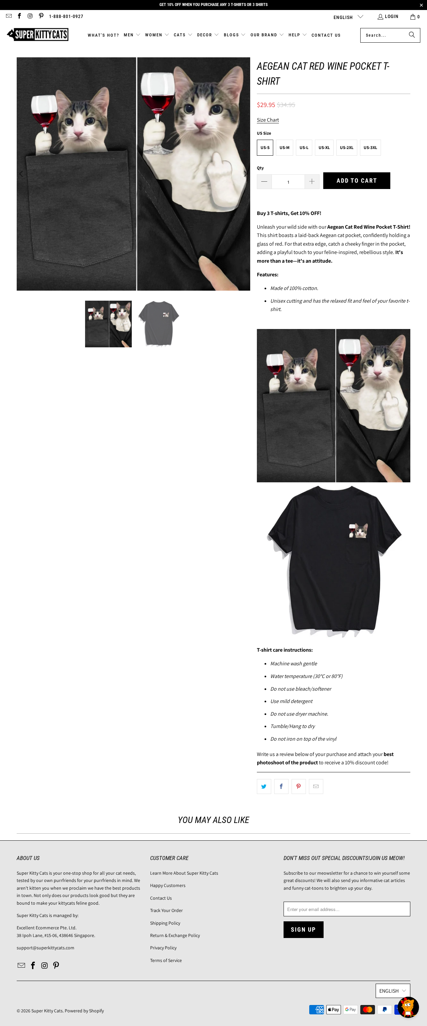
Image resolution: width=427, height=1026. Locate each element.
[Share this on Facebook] (281, 786)
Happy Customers (167, 885)
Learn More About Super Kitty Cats (184, 873)
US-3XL (370, 147)
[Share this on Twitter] (264, 786)
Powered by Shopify (84, 1011)
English (344, 17)
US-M (285, 147)
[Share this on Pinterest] (299, 786)
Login (392, 16)
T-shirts (279, 213)
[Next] (245, 174)
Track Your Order (166, 910)
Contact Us (161, 898)
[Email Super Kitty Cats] (8, 16)
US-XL (324, 147)
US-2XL (347, 147)
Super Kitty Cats (47, 1011)
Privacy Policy (163, 948)
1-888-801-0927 (66, 16)
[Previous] (21, 174)
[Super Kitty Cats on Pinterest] (41, 16)
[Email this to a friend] (316, 786)
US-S (265, 147)
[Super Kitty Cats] (37, 35)
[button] (132, 35)
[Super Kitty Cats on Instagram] (30, 16)
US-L (304, 147)
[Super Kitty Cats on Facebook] (19, 16)
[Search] (412, 35)
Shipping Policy (165, 923)
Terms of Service (166, 960)
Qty (260, 168)
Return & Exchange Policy (175, 935)
